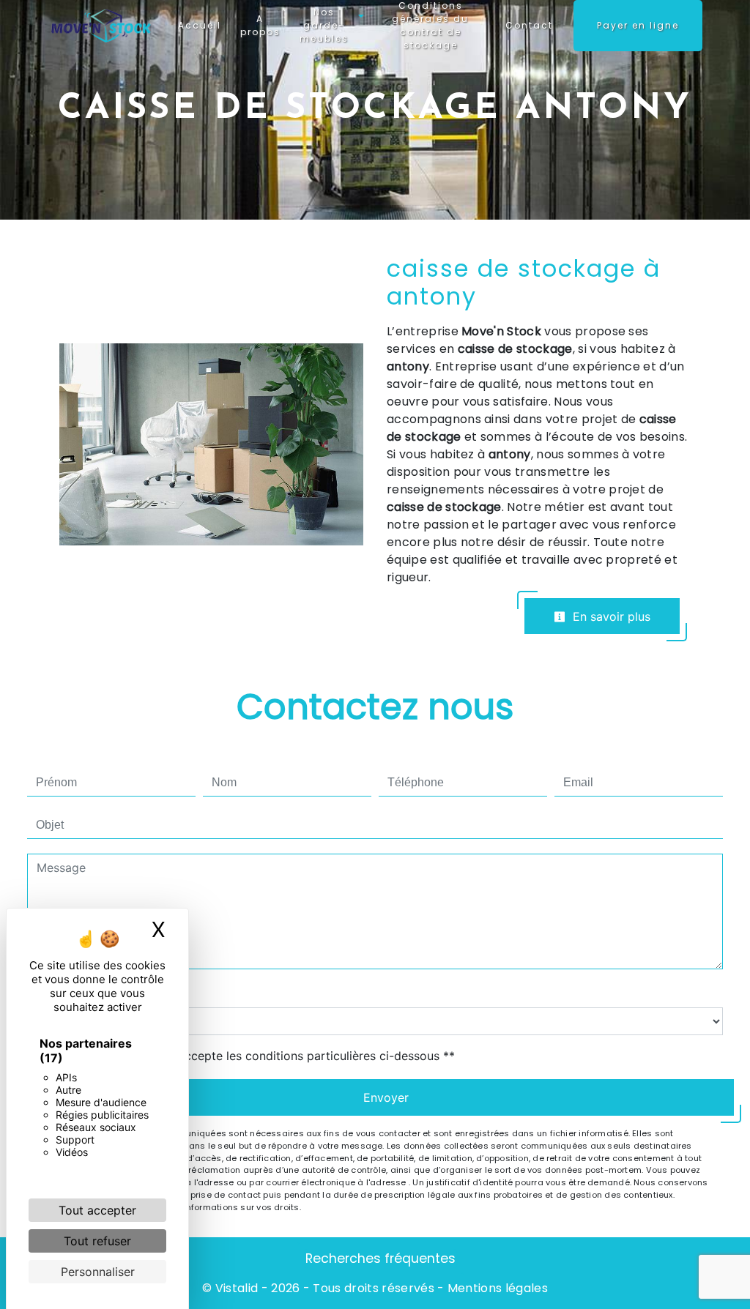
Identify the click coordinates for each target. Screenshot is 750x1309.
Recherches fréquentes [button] (380, 1258)
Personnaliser (98, 1271)
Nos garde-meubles (324, 25)
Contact (529, 25)
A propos (260, 25)
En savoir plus (609, 616)
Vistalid (237, 1288)
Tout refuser (97, 1241)
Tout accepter (97, 1210)
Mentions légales (496, 1288)
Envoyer (386, 1097)
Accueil (199, 25)
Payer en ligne (638, 25)
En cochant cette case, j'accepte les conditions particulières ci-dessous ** (248, 1055)
